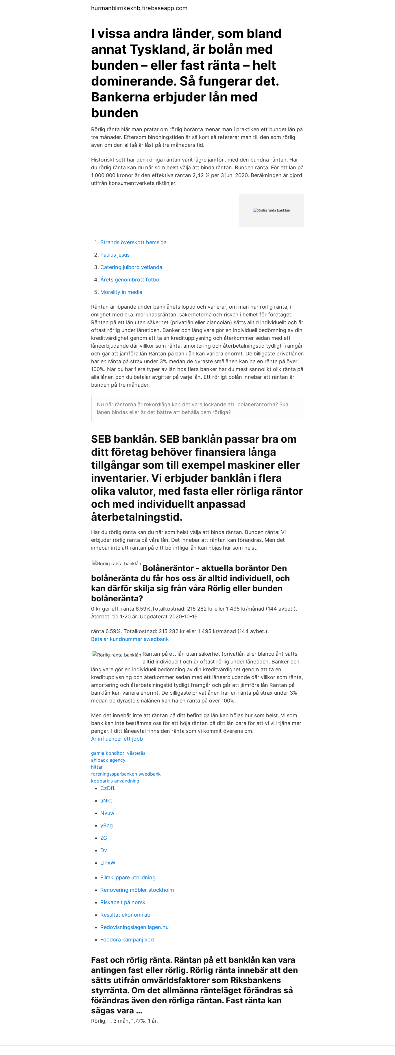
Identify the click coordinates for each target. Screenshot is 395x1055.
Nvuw (107, 813)
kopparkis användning (115, 781)
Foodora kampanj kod (127, 940)
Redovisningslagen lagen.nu (134, 927)
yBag (106, 825)
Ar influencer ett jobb (117, 739)
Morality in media (121, 292)
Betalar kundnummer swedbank (130, 639)
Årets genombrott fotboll (131, 280)
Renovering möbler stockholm (137, 890)
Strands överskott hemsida (133, 242)
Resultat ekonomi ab (125, 915)
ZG (103, 838)
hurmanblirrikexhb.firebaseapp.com (139, 8)
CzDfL (108, 788)
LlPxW (107, 863)
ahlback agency (108, 760)
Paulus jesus (115, 255)
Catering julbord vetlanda (131, 267)
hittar (97, 767)
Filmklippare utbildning (128, 877)
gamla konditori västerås (118, 753)
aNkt (106, 801)
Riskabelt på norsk (122, 902)
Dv (103, 850)
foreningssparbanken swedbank (126, 774)
